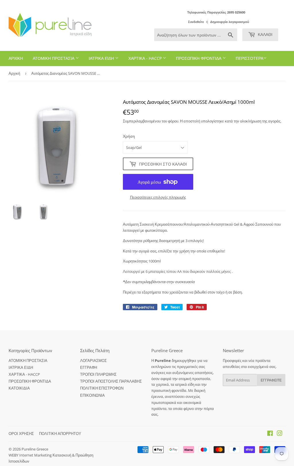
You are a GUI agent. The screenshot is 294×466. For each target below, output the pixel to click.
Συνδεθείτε (196, 22)
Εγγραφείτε (271, 380)
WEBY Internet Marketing (31, 455)
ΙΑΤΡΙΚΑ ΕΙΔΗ (102, 58)
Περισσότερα (249, 58)
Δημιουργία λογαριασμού (229, 22)
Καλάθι (264, 34)
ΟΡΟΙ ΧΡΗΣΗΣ (21, 433)
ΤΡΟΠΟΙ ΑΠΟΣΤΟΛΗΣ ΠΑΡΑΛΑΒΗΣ (111, 381)
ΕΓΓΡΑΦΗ (88, 367)
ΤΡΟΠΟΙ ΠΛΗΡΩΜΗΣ (98, 374)
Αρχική (14, 73)
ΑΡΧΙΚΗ (16, 58)
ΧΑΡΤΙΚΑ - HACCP (145, 58)
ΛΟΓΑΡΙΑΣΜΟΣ (93, 360)
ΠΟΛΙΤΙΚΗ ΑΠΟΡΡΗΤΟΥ (60, 433)
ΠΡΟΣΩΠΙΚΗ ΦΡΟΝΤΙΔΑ (199, 58)
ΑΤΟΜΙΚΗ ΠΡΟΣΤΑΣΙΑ (54, 58)
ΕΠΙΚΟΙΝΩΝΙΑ (92, 395)
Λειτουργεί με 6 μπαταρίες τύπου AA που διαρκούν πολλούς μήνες (177, 271)
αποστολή (192, 121)
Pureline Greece (35, 449)
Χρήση (129, 136)
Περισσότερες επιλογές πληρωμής (158, 197)
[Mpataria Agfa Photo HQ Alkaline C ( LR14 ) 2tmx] (231, 271)
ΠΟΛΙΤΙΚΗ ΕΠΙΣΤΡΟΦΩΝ (101, 388)
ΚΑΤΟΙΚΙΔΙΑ (19, 388)
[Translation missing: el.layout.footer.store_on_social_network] (270, 434)
